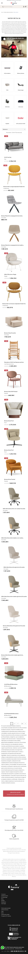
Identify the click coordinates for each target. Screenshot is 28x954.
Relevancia (5, 129)
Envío (2, 912)
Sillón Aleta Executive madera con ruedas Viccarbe (12, 538)
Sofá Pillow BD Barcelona (10, 684)
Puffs (7, 90)
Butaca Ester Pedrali (9, 479)
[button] (14, 793)
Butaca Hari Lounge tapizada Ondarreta (14, 186)
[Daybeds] (7, 118)
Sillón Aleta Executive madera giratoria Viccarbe (14, 596)
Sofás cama (20, 106)
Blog (2, 898)
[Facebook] (8, 919)
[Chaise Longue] (21, 85)
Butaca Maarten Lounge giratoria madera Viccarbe (12, 245)
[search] (3, 6)
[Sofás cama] (21, 102)
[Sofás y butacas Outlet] (21, 118)
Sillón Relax (7, 106)
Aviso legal (3, 903)
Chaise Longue (21, 90)
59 (22, 723)
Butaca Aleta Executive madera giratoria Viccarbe (12, 655)
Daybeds (7, 123)
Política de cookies (5, 914)
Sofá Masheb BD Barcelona (11, 713)
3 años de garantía (14, 839)
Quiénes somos (4, 895)
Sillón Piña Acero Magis (10, 274)
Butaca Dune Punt (9, 420)
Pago (2, 911)
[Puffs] (7, 85)
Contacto (3, 894)
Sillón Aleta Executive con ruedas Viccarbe (14, 508)
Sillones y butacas (20, 73)
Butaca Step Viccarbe (10, 333)
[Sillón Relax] (7, 102)
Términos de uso (4, 909)
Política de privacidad (5, 908)
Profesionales (4, 897)
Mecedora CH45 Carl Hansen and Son (14, 362)
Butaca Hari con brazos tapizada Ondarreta (14, 303)
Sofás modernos (7, 73)
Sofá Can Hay (7, 157)
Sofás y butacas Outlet (20, 123)
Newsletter (3, 902)
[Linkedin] (14, 919)
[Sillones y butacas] (21, 68)
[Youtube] (20, 919)
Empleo (3, 900)
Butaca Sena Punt (9, 450)
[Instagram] (17, 919)
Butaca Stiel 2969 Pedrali (10, 391)
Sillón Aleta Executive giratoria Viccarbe (14, 567)
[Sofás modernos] (7, 68)
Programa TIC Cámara (6, 916)
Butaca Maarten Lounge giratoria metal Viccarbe (11, 216)
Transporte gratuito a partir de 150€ (14, 820)
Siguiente (25, 723)
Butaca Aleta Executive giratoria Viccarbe (14, 625)
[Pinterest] (11, 919)
